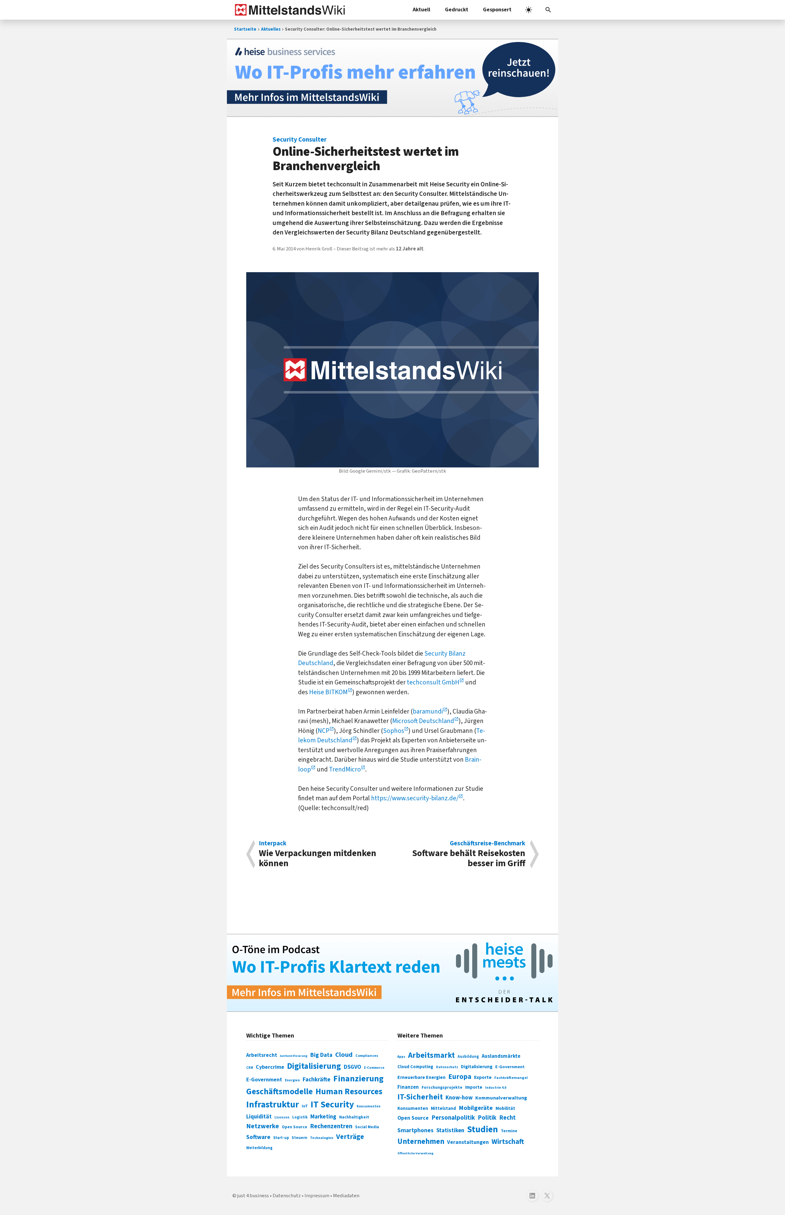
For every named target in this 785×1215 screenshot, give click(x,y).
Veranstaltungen (468, 1142)
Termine (509, 1131)
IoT (305, 1106)
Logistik (300, 1117)
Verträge (350, 1137)
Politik (487, 1117)
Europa (459, 1077)
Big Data (321, 1055)
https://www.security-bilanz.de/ (414, 798)
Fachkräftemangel (511, 1077)
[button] (548, 10)
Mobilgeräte (476, 1107)
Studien (482, 1129)
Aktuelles (271, 29)
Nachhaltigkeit (354, 1117)
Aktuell (421, 9)
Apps (401, 1056)
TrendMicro (345, 769)
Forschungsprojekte (442, 1087)
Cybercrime (270, 1067)
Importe (473, 1087)
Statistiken (450, 1130)
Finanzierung (358, 1078)
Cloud (344, 1055)
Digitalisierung (314, 1066)
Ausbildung (468, 1056)
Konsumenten (369, 1106)
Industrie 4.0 (495, 1087)
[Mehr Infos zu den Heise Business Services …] (392, 77)
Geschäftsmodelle (279, 1092)
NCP (323, 730)
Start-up (281, 1138)
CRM (249, 1067)
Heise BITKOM (328, 692)
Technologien (321, 1138)
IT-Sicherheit (420, 1097)
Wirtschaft (508, 1142)
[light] (528, 10)
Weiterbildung (259, 1148)
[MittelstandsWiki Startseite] (288, 10)
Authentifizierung (294, 1055)
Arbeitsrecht (261, 1055)
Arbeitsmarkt (431, 1055)
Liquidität (259, 1117)
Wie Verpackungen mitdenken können (317, 854)
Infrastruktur (272, 1104)
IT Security (332, 1104)
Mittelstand (443, 1108)
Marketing (323, 1117)
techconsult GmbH (433, 682)
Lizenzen (281, 1117)
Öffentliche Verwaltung (415, 1153)
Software (258, 1137)
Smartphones (415, 1130)
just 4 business (253, 1195)
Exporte (483, 1077)
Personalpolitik (453, 1117)
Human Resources (349, 1092)
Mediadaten (346, 1195)
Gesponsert (497, 9)
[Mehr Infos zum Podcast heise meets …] (392, 972)
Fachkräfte (317, 1079)
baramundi (428, 711)
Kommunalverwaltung (501, 1098)
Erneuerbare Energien (421, 1077)
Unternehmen (420, 1141)
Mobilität (505, 1108)
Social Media (367, 1127)
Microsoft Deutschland (423, 721)
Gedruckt (456, 9)
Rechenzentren (331, 1126)
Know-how (459, 1098)
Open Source (294, 1127)
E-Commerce (374, 1067)
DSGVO (352, 1067)
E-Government (264, 1080)
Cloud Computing (415, 1067)
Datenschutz (447, 1067)
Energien (292, 1080)
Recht (507, 1117)
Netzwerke (262, 1126)
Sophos (393, 730)
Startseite (245, 29)
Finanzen (408, 1087)
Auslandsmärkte (501, 1056)
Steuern (299, 1138)
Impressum (316, 1195)
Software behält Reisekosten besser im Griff (468, 854)
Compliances (366, 1055)
